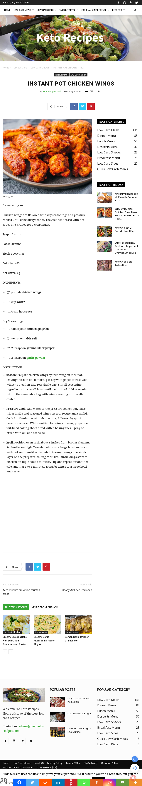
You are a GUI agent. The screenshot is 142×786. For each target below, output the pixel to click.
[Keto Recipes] (71, 38)
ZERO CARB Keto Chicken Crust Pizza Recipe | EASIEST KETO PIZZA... (126, 213)
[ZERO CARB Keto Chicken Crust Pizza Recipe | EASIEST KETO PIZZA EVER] (104, 212)
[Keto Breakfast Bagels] (57, 717)
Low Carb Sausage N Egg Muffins (79, 730)
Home (7, 10)
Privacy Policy (54, 763)
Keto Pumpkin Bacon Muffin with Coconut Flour (126, 197)
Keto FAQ (117, 10)
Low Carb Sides (45, 10)
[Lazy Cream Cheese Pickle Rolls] (57, 702)
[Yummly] (96, 782)
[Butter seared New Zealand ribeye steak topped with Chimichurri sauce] (104, 246)
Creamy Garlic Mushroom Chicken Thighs (44, 641)
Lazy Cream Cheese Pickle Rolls (78, 700)
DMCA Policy (91, 763)
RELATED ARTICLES (16, 607)
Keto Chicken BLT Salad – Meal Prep (125, 229)
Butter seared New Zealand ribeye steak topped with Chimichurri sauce (126, 247)
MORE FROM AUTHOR (45, 607)
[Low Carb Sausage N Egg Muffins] (57, 732)
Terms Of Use (73, 763)
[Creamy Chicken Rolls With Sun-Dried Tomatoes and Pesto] (16, 624)
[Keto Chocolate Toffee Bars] (104, 265)
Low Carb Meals (22, 10)
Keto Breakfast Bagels (79, 713)
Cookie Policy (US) (47, 767)
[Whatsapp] (83, 782)
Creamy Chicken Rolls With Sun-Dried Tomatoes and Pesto (15, 641)
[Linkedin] (58, 782)
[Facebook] (118, 2)
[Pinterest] (130, 2)
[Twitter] (136, 2)
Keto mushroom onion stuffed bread (21, 592)
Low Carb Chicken (40, 67)
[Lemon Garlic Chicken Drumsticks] (78, 624)
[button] (135, 10)
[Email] (122, 782)
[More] (135, 782)
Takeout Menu (67, 10)
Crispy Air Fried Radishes (77, 590)
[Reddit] (45, 782)
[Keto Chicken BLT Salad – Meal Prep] (104, 231)
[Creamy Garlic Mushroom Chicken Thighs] (47, 624)
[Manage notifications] (133, 778)
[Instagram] (124, 2)
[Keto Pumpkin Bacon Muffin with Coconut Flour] (104, 197)
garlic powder (36, 357)
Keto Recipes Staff (52, 91)
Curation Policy (109, 763)
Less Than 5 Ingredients (93, 10)
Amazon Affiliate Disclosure (18, 767)
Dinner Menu (41, 632)
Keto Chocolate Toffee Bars (123, 263)
